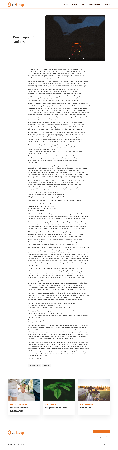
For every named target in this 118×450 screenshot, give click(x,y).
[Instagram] (108, 444)
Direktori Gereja (94, 4)
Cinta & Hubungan (35, 365)
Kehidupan (47, 365)
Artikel (74, 4)
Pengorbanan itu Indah (56, 407)
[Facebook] (104, 444)
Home (66, 4)
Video (83, 4)
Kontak (107, 4)
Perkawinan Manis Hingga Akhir (19, 409)
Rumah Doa (85, 407)
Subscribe (102, 431)
